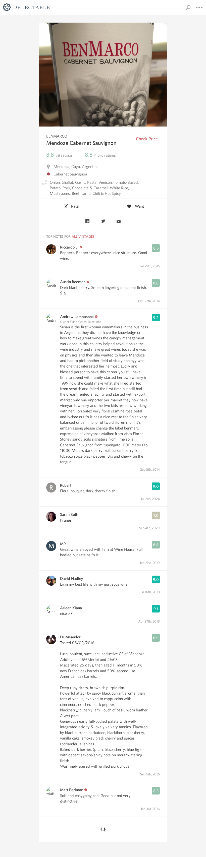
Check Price (147, 138)
